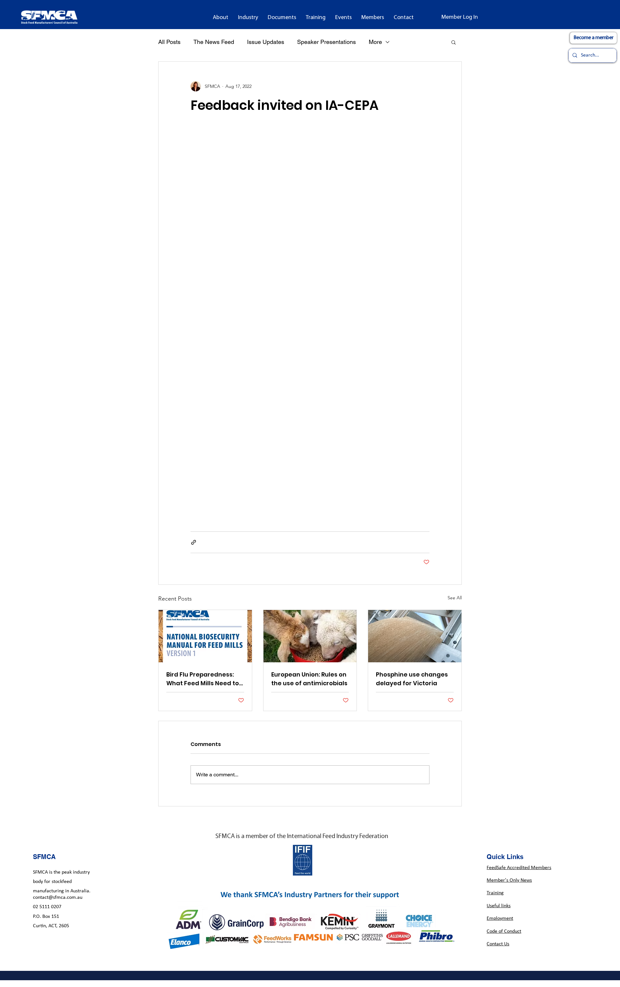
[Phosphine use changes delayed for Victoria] (414, 636)
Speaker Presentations (326, 41)
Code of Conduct (504, 931)
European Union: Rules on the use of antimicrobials (309, 678)
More (375, 41)
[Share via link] (194, 542)
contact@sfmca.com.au (57, 897)
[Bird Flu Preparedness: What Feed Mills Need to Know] (205, 636)
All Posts (169, 41)
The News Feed (213, 41)
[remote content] (310, 322)
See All (455, 598)
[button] (220, 17)
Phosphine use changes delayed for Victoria (412, 678)
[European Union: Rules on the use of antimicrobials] (310, 636)
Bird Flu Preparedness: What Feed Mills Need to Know (202, 679)
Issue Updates (265, 41)
